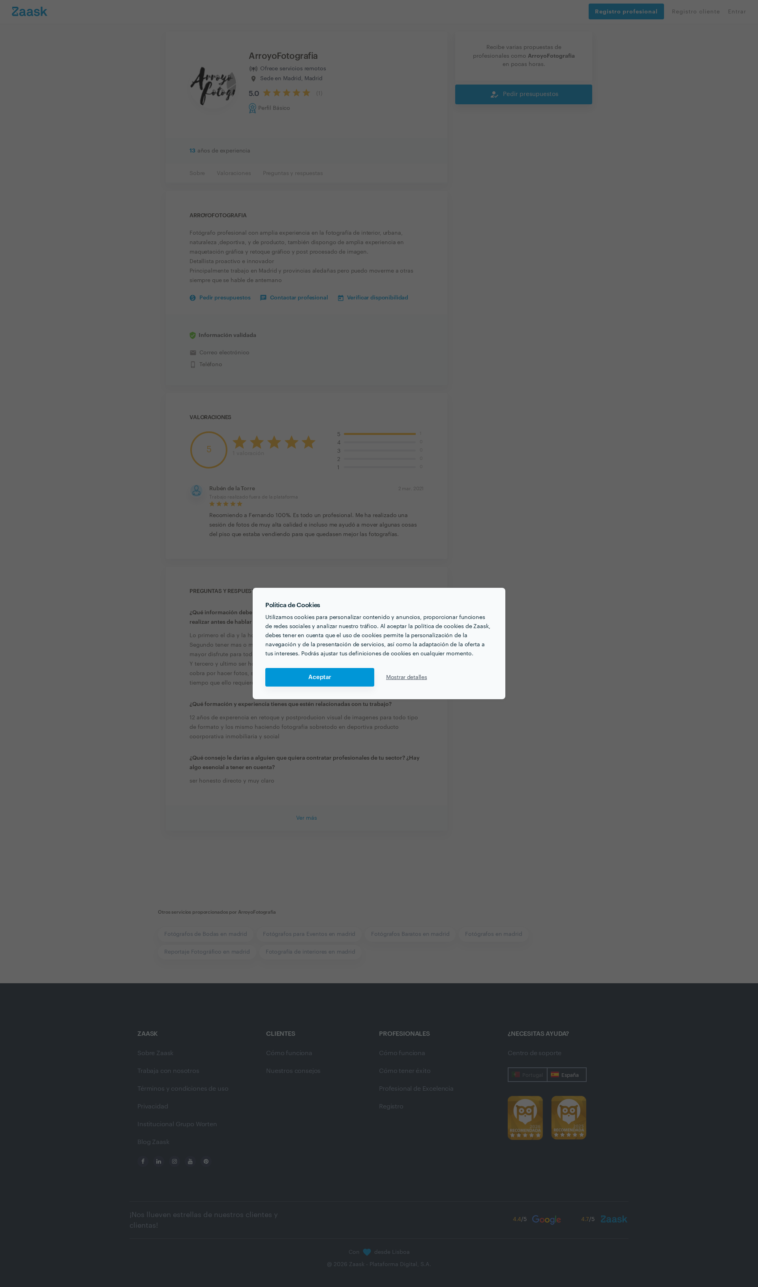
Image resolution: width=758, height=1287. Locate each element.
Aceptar (319, 677)
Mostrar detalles (406, 677)
